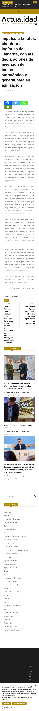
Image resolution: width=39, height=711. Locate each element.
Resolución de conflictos (12, 606)
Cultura (6, 533)
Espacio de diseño (10, 561)
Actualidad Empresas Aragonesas (17, 392)
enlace (4, 699)
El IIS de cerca (9, 543)
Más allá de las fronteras (13, 592)
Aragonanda (8, 512)
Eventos (6, 571)
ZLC (5, 633)
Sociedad (7, 619)
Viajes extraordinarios (11, 630)
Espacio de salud (10, 564)
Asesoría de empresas (12, 519)
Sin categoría (8, 616)
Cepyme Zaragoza (10, 522)
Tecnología (8, 623)
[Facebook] (8, 103)
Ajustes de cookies (9, 707)
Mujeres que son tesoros (13, 595)
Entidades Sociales (10, 554)
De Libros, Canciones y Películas (15, 536)
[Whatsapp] (24, 103)
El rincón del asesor (11, 547)
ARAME (6, 515)
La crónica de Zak (10, 581)
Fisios (6, 574)
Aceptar (6, 703)
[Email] (8, 107)
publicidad (7, 602)
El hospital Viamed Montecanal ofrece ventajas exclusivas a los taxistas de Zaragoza (17, 386)
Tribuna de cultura (10, 626)
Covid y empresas (10, 529)
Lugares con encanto (11, 585)
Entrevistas (7, 557)
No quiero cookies (19, 703)
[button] (34, 2)
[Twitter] (16, 103)
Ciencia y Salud (9, 526)
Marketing (7, 588)
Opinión (6, 599)
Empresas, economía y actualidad (13, 33)
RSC (5, 609)
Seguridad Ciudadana (11, 613)
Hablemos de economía (12, 578)
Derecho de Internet (11, 540)
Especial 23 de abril (11, 567)
